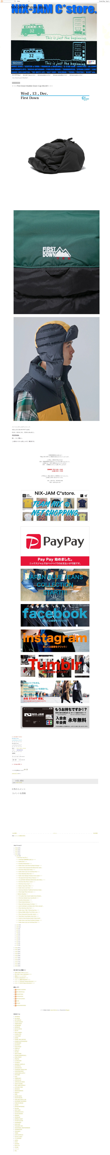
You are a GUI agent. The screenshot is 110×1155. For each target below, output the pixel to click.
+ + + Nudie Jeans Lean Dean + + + (24, 887)
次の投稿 (14, 833)
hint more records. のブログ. (76, 75)
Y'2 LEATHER (18, 1138)
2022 (16, 947)
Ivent (16, 1076)
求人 (16, 1150)
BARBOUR (17, 1027)
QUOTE (16, 1104)
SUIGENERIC (18, 1122)
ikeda (18, 1001)
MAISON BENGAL (19, 1090)
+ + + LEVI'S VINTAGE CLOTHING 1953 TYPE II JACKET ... (30, 906)
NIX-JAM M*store (21, 992)
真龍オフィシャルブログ (20, 976)
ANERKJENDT (18, 1023)
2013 (16, 965)
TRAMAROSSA (18, 1129)
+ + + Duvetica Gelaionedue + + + (24, 863)
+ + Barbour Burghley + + (22, 894)
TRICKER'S (17, 1131)
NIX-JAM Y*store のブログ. (29, 75)
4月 (17, 939)
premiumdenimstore (21, 1005)
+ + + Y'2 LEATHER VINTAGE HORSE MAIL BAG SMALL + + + (30, 879)
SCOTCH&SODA (19, 1113)
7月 (17, 933)
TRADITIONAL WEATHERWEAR (22, 1127)
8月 (17, 931)
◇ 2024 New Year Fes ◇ (22, 857)
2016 (16, 959)
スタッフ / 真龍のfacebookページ (22, 979)
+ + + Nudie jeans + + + (21, 861)
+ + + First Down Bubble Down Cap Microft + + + (27, 898)
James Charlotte (19, 1083)
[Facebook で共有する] (21, 781)
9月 (17, 929)
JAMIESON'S (18, 1078)
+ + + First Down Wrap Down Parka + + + (25, 869)
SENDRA (17, 1115)
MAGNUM (17, 1089)
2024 (16, 852)
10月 (17, 927)
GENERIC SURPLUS (20, 1064)
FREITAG (17, 1059)
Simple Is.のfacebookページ (21, 977)
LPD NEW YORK (19, 1087)
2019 (16, 953)
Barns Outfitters (18, 1032)
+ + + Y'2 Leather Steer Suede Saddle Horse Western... (29, 896)
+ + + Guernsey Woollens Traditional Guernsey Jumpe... (29, 890)
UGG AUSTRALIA (19, 1134)
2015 (16, 961)
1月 (17, 945)
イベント (17, 1149)
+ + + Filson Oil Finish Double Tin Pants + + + (26, 904)
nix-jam (18, 1003)
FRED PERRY (18, 1057)
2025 (16, 850)
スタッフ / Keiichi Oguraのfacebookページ (25, 983)
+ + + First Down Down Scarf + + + (24, 884)
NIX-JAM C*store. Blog (28, 7)
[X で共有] (19, 781)
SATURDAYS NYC (19, 1112)
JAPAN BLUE (18, 1080)
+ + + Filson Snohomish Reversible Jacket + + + (27, 914)
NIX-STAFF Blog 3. (16, 75)
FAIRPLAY (17, 1048)
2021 (16, 949)
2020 (16, 951)
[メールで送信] (16, 781)
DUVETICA (17, 1045)
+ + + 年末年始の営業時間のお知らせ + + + (26, 859)
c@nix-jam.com (15, 773)
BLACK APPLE (18, 1029)
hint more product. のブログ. (44, 75)
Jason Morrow (53, 1010)
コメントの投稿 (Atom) (20, 835)
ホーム (55, 833)
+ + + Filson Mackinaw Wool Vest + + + (25, 873)
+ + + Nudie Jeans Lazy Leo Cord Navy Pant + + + (27, 871)
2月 (17, 943)
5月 (17, 937)
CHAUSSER (18, 1036)
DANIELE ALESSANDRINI (21, 1041)
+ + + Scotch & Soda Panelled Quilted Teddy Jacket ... (28, 918)
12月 (17, 855)
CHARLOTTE (18, 1034)
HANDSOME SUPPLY (20, 1073)
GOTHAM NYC (18, 1067)
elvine (16, 1142)
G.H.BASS (17, 1062)
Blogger (67, 1010)
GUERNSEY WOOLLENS (21, 1069)
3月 (17, 941)
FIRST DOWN (19, 782)
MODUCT (17, 1092)
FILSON (17, 1052)
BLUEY (16, 1030)
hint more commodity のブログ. (60, 75)
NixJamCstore (20, 994)
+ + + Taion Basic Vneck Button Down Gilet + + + (27, 916)
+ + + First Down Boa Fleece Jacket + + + (25, 881)
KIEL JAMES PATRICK (20, 1085)
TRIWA (16, 1133)
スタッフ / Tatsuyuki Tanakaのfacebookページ (25, 981)
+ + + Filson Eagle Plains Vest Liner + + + (25, 892)
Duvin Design (18, 1046)
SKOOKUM (17, 1117)
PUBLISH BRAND (19, 1103)
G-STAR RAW (18, 1060)
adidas (16, 1140)
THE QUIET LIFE (19, 1126)
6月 (17, 935)
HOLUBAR (17, 1074)
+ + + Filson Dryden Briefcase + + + (24, 902)
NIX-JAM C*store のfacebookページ (23, 974)
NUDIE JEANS (18, 1096)
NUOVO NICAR (18, 1097)
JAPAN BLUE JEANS (20, 1082)
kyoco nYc (17, 1145)
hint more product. (21, 998)
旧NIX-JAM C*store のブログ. (21, 972)
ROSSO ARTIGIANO (19, 1106)
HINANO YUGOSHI (21, 989)
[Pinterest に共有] (23, 781)
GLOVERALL (18, 1066)
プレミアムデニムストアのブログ (20, 78)
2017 (16, 957)
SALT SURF (17, 1110)
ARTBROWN (18, 1025)
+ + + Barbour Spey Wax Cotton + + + (24, 886)
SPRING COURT (19, 1119)
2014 (16, 963)
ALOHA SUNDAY (19, 1021)
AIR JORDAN (18, 1020)
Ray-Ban (17, 1108)
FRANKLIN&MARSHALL (20, 1055)
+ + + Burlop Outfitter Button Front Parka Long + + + (28, 912)
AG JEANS (17, 1018)
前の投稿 (95, 833)
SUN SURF (17, 1124)
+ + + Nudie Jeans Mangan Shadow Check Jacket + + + (29, 875)
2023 (16, 854)
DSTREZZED (18, 1043)
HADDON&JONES (19, 1071)
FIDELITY (17, 1050)
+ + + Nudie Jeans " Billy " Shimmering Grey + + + (27, 910)
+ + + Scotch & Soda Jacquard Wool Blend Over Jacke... (29, 867)
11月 (17, 925)
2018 (16, 955)
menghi (16, 1147)
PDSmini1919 (20, 996)
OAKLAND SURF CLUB (20, 1099)
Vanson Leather (18, 1136)
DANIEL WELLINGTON (20, 1039)
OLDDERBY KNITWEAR (20, 1101)
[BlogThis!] (18, 781)
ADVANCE (17, 1016)
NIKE (16, 1094)
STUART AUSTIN (19, 1120)
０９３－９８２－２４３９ (21, 748)
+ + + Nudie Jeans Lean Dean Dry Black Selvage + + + (29, 865)
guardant (17, 1143)
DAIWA (16, 1037)
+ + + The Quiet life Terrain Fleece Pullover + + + (27, 877)
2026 (16, 848)
